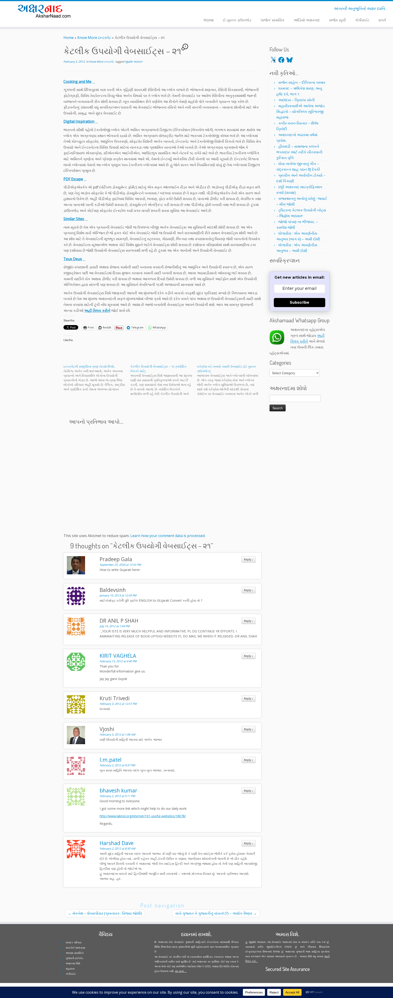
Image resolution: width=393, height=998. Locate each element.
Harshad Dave (117, 843)
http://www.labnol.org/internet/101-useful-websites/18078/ (143, 816)
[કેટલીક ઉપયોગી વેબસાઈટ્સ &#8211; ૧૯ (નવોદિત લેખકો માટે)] (163, 380)
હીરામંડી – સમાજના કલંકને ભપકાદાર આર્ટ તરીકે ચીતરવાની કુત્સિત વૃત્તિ (299, 152)
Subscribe (299, 302)
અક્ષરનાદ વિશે (73, 963)
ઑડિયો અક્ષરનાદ (307, 20)
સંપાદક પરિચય (73, 942)
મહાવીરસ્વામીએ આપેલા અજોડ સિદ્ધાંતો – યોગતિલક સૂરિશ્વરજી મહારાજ (300, 111)
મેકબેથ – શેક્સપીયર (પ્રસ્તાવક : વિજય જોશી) (105, 913)
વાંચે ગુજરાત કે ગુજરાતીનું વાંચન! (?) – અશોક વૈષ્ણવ (216, 913)
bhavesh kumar (118, 790)
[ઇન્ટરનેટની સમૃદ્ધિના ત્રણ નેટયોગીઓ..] (96, 378)
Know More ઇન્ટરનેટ (94, 37)
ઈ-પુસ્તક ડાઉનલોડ (237, 20)
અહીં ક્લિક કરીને (97, 310)
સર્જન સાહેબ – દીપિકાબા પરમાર (301, 82)
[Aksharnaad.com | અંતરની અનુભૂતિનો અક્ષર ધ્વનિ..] (45, 10)
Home (209, 20)
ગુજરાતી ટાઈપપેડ (74, 958)
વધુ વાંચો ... (180, 971)
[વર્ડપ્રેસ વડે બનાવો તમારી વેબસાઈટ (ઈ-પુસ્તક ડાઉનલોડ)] (230, 380)
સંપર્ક (382, 20)
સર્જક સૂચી (337, 20)
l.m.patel (110, 759)
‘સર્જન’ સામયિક (272, 20)
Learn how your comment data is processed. (167, 535)
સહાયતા (70, 968)
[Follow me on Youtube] (115, 9)
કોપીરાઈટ (362, 20)
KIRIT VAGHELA (118, 655)
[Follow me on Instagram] (112, 9)
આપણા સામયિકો (75, 953)
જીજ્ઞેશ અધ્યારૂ (134, 62)
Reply (248, 559)
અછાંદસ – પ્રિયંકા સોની (296, 99)
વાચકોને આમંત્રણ (75, 947)
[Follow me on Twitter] (106, 9)
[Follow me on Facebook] (109, 9)
